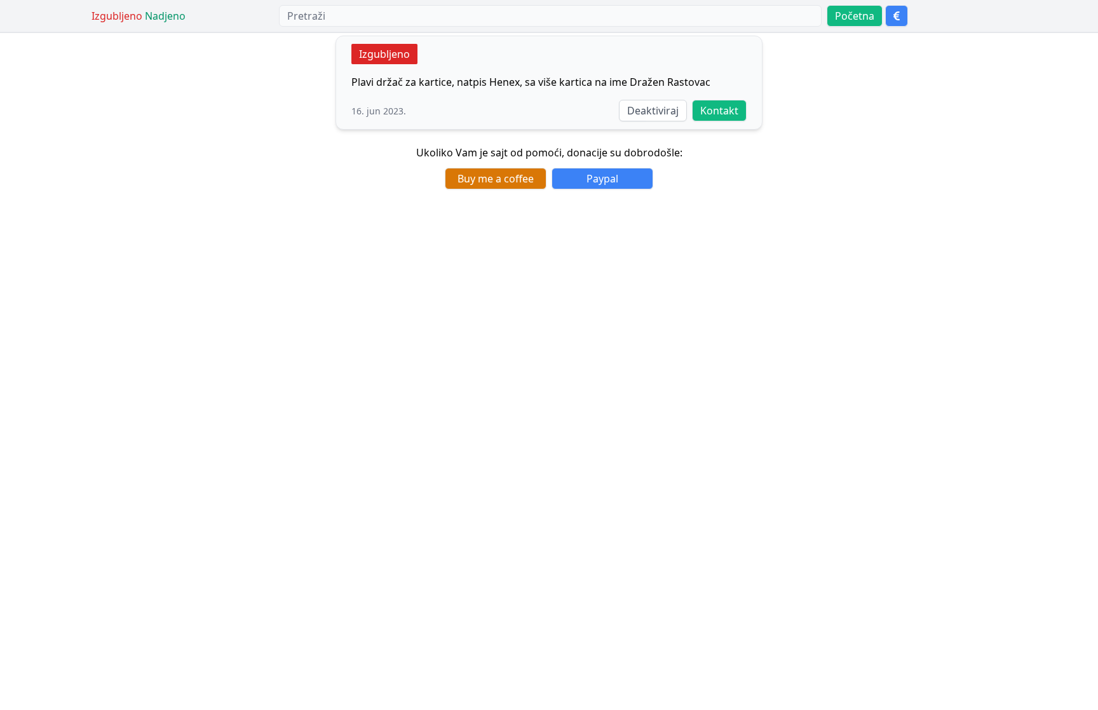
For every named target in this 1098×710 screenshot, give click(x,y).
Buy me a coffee (496, 179)
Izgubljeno (384, 54)
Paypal (602, 179)
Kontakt (719, 111)
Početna (854, 16)
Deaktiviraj (653, 111)
